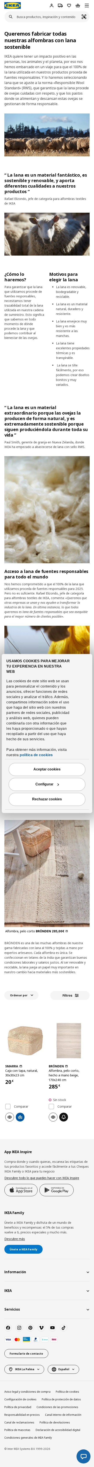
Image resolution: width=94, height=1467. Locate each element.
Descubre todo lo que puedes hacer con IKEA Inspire (41, 1178)
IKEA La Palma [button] (24, 1369)
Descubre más (14, 1239)
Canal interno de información (63, 1415)
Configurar (44, 784)
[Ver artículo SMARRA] (25, 1041)
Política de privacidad (17, 1407)
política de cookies (36, 755)
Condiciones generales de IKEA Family (28, 1438)
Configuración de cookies (20, 1399)
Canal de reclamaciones (19, 1422)
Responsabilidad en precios (22, 1415)
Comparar (21, 1106)
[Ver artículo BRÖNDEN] (69, 1041)
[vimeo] (41, 1328)
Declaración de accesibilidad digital (58, 1430)
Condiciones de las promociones (57, 1407)
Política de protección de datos (61, 1399)
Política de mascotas (17, 1430)
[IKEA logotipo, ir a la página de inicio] (12, 5)
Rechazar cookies (47, 799)
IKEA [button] (8, 1290)
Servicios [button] (12, 1309)
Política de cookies (67, 1392)
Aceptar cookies (47, 769)
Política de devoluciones (55, 1422)
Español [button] (63, 1369)
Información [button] (15, 1272)
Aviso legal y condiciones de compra (27, 1392)
